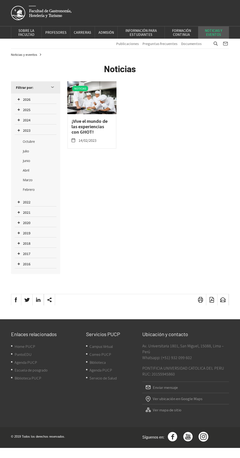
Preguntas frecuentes (159, 43)
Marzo (28, 180)
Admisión (106, 32)
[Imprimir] (200, 299)
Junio (26, 160)
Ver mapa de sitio (167, 409)
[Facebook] (15, 299)
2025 (26, 109)
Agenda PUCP (26, 362)
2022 (26, 202)
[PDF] (212, 299)
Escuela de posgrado (31, 370)
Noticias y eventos (213, 32)
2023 (26, 130)
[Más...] (49, 299)
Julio (26, 151)
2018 (26, 243)
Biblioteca (98, 362)
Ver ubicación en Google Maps (177, 398)
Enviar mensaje (165, 387)
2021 (26, 212)
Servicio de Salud (103, 377)
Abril (26, 170)
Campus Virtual (101, 346)
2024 (26, 120)
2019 (26, 233)
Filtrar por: (24, 87)
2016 (26, 264)
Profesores (56, 32)
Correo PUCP (100, 354)
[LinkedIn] (38, 299)
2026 (26, 99)
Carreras (82, 32)
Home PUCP (25, 346)
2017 (26, 253)
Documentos (191, 43)
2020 (26, 222)
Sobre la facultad (26, 32)
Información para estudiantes (141, 32)
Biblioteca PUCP (28, 377)
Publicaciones (127, 43)
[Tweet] (27, 299)
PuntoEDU (23, 354)
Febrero (29, 189)
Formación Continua (181, 32)
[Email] (223, 299)
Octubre (29, 141)
